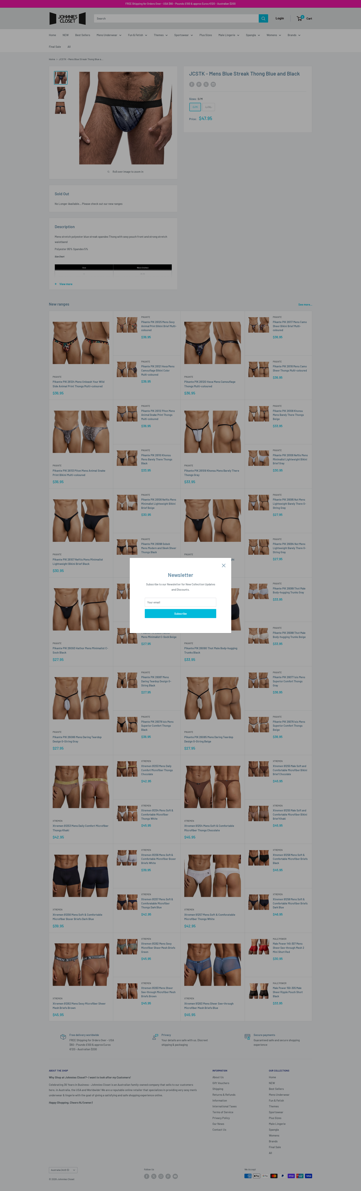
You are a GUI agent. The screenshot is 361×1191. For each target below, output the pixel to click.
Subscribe (180, 613)
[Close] (224, 565)
